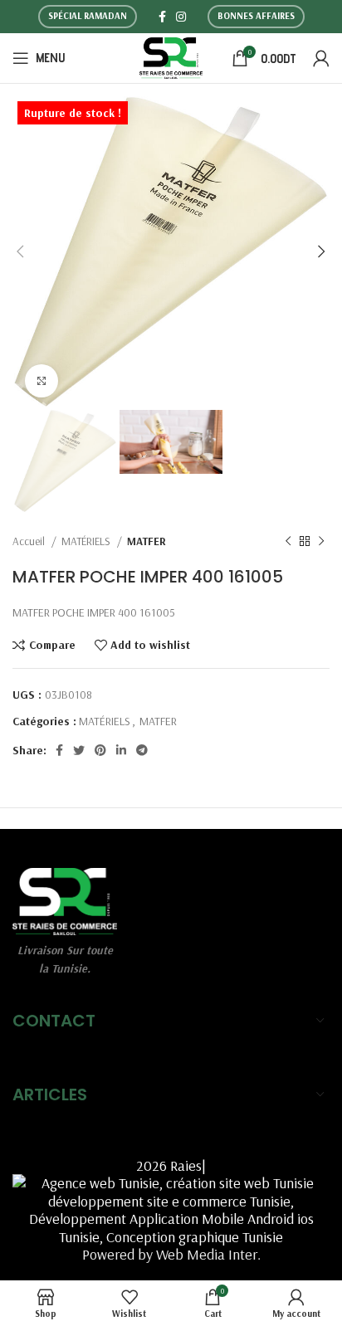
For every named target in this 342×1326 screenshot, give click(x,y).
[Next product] (321, 542)
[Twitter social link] (79, 750)
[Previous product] (288, 542)
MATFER (146, 541)
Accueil (29, 541)
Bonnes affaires (256, 16)
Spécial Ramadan (87, 16)
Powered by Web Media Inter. (171, 1254)
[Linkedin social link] (121, 750)
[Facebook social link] (162, 16)
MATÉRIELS (87, 541)
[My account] (321, 58)
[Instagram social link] (181, 16)
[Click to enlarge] (41, 380)
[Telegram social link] (142, 750)
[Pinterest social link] (100, 750)
